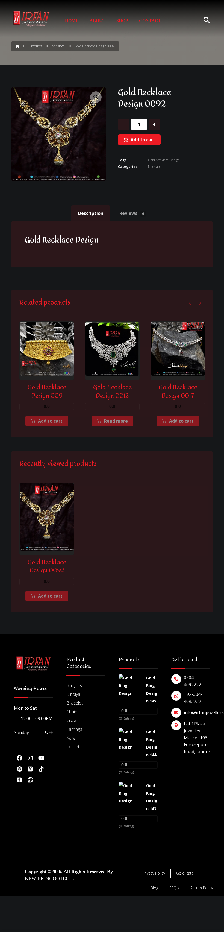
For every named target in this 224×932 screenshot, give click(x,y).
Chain (71, 712)
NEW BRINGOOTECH (49, 878)
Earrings (74, 729)
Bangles (74, 685)
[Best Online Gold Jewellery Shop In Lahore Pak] (31, 19)
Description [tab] (90, 213)
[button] (96, 97)
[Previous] (190, 303)
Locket (72, 747)
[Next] (200, 303)
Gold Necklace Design (164, 160)
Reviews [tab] (131, 213)
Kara (71, 738)
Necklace (154, 166)
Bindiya (73, 694)
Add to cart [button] (50, 421)
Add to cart (143, 140)
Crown (72, 720)
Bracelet (74, 703)
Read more (116, 421)
